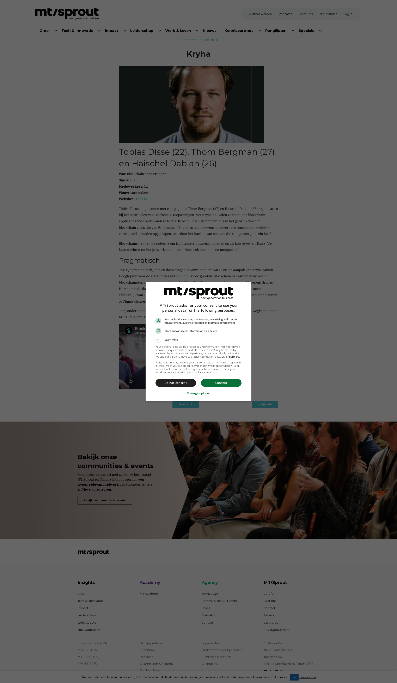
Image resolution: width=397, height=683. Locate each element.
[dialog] (198, 341)
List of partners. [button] (230, 356)
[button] (198, 340)
